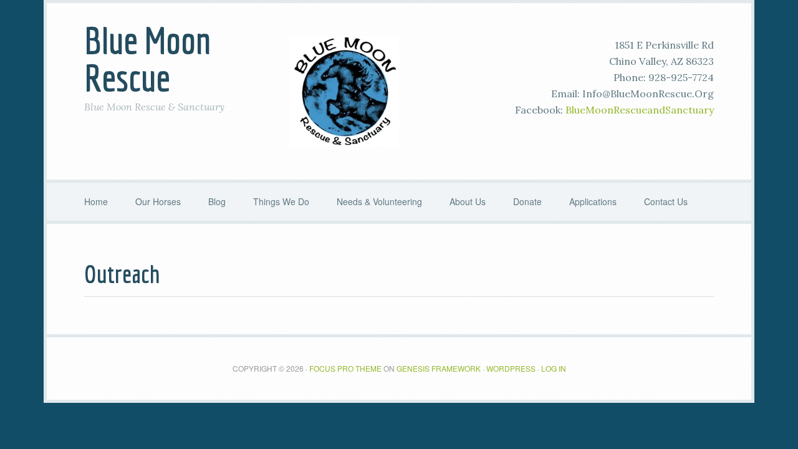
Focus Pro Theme (345, 368)
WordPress (511, 368)
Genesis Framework (439, 368)
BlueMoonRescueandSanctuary (639, 110)
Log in (553, 368)
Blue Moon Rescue (147, 59)
